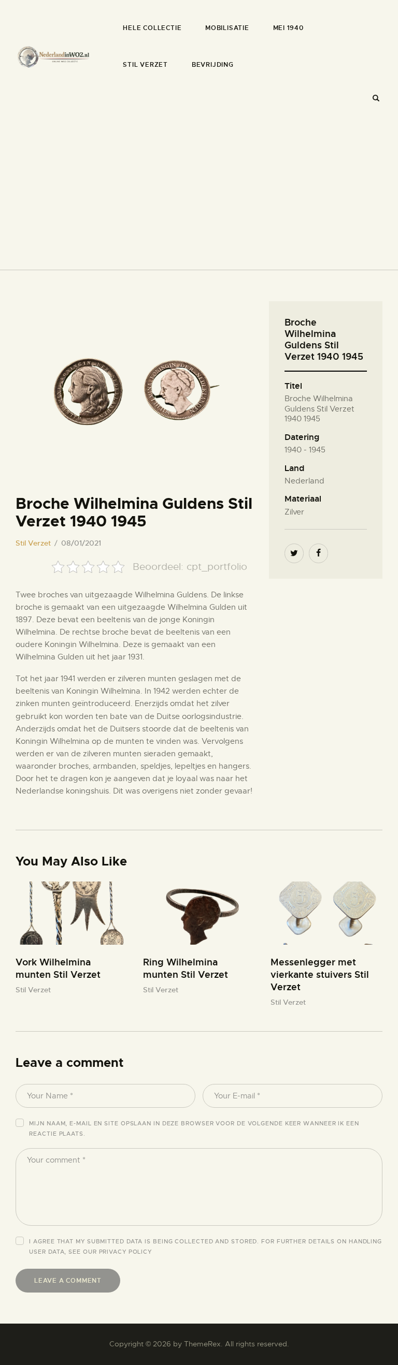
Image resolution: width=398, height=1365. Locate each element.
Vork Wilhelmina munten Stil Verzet (58, 968)
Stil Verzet (33, 543)
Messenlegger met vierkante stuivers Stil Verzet (320, 974)
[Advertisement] (199, 186)
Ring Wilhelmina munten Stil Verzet (185, 968)
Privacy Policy (125, 1251)
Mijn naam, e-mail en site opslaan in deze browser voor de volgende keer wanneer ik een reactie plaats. (194, 1128)
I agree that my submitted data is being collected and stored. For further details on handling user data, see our (205, 1246)
